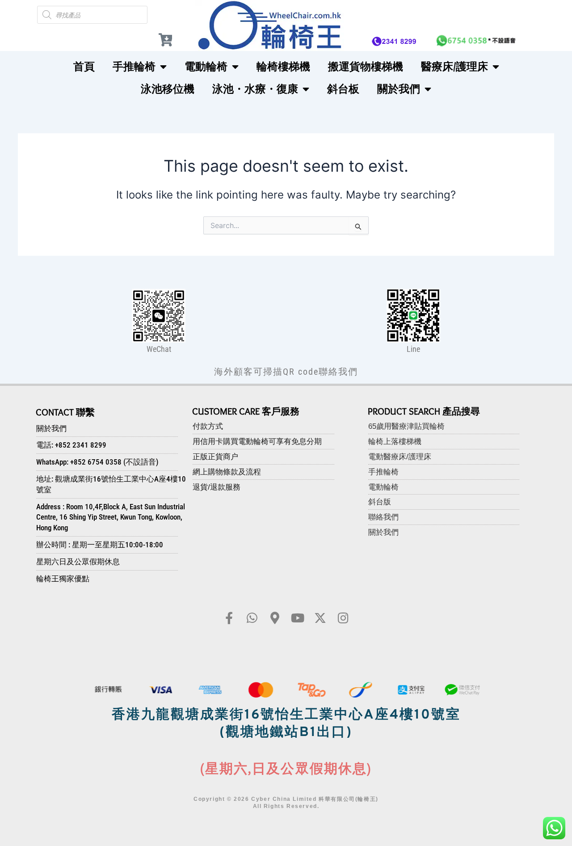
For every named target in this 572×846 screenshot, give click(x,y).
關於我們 (398, 88)
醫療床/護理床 (454, 66)
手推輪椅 (134, 66)
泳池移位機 (167, 88)
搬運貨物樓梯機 (365, 66)
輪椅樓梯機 (283, 66)
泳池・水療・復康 (255, 88)
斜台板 (343, 88)
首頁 (84, 66)
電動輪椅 (206, 66)
